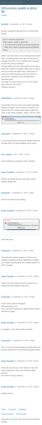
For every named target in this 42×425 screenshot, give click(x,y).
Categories (12, 409)
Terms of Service (7, 414)
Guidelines (22, 409)
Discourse (14, 419)
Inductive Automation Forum (12, 2)
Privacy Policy (21, 414)
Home (3, 409)
